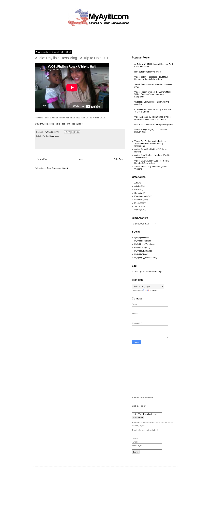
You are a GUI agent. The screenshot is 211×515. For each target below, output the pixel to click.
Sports (137, 206)
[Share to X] (72, 132)
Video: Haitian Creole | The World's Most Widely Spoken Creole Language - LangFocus (152, 94)
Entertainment (140, 196)
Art (135, 183)
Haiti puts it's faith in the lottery (147, 72)
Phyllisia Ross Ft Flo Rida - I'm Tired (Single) (61, 124)
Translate (154, 291)
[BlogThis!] (69, 132)
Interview (138, 200)
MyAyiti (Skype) (141, 254)
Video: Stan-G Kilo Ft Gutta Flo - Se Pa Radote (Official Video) (151, 162)
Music (137, 203)
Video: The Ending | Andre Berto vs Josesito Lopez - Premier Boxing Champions (150, 143)
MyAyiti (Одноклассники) (145, 258)
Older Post (118, 159)
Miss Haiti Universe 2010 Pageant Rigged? (153, 124)
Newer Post (42, 159)
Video (57, 136)
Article (137, 186)
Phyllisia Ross (48, 136)
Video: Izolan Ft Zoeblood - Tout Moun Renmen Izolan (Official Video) (151, 78)
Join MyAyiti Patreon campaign (148, 272)
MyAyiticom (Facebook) (144, 244)
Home (80, 159)
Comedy (138, 193)
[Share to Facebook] (75, 132)
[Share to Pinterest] (78, 132)
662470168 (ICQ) (142, 247)
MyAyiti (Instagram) (142, 241)
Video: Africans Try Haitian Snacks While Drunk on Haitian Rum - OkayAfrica (152, 118)
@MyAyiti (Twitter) (142, 237)
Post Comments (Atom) (57, 168)
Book (136, 189)
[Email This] (65, 132)
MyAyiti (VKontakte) (143, 251)
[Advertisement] (98, 37)
